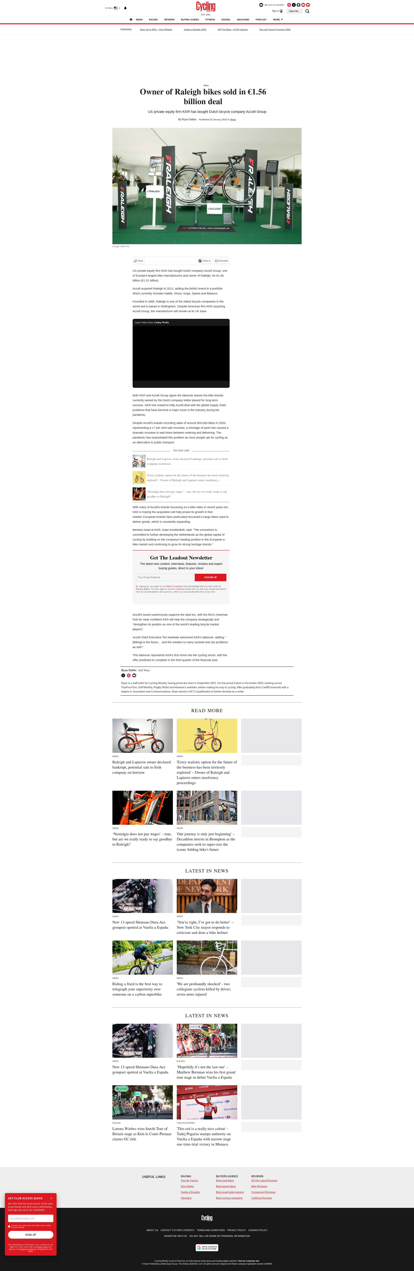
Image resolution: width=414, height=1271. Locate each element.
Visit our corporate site (248, 1261)
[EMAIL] (135, 675)
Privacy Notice (143, 589)
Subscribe (293, 11)
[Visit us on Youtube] (303, 5)
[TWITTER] (124, 675)
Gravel (226, 19)
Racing (153, 19)
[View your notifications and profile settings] (125, 8)
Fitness (210, 19)
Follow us (206, 261)
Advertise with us (175, 1236)
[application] (181, 353)
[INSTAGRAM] (129, 675)
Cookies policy (257, 1230)
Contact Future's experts (177, 1230)
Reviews (169, 19)
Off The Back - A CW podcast (233, 29)
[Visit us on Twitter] (294, 5)
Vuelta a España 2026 (195, 29)
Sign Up (30, 1235)
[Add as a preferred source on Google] (207, 1247)
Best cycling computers (229, 1198)
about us (152, 1230)
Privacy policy (236, 1230)
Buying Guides (190, 19)
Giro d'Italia (187, 1186)
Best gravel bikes (226, 1186)
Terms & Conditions (28, 1249)
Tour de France (189, 1180)
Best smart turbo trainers (230, 1192)
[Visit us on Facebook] (298, 5)
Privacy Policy (42, 1247)
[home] (131, 20)
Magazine (243, 19)
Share (140, 261)
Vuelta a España (190, 1192)
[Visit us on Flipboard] (308, 5)
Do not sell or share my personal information (220, 1236)
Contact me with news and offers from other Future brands (31, 1226)
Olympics (186, 1198)
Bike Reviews (259, 1186)
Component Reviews (263, 1192)
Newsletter (223, 261)
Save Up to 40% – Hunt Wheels (156, 29)
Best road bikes (225, 1180)
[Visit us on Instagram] (289, 5)
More (277, 19)
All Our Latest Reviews (264, 1180)
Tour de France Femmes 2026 (274, 29)
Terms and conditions (211, 1230)
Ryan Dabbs (189, 119)
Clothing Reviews (261, 1198)
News (139, 19)
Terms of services (174, 586)
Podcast (261, 19)
